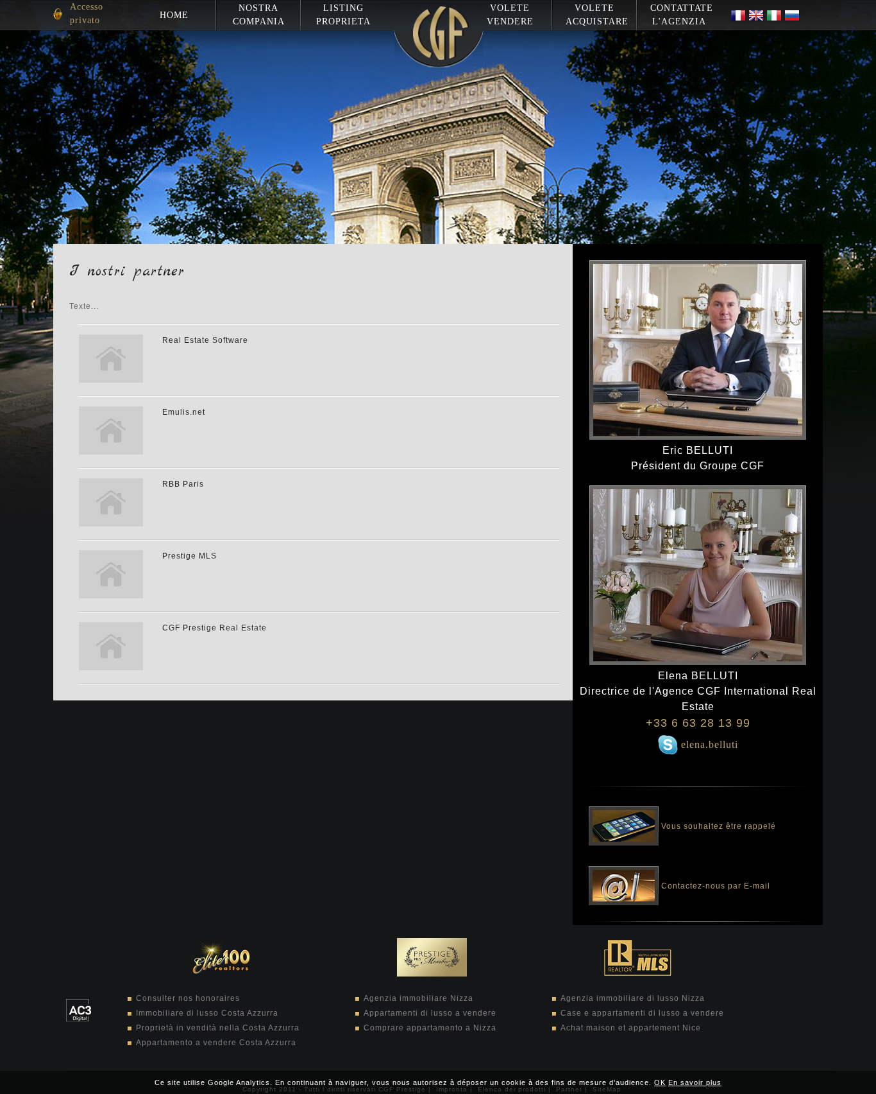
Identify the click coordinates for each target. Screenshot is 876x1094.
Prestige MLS (189, 555)
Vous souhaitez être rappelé (717, 825)
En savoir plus (694, 1082)
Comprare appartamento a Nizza (430, 1027)
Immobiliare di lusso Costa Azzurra (207, 1013)
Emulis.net (183, 412)
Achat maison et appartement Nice (630, 1027)
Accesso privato (86, 13)
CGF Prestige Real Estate (214, 627)
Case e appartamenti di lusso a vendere (642, 1013)
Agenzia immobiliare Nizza (418, 998)
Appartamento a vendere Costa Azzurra (216, 1042)
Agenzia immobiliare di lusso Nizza (632, 998)
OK (660, 1082)
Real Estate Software (205, 340)
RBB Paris (183, 484)
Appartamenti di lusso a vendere (430, 1013)
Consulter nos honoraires (188, 998)
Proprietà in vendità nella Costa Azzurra (217, 1027)
